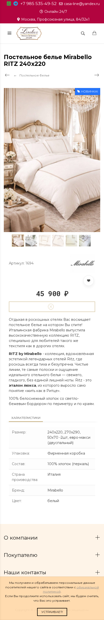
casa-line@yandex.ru (82, 4)
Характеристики (25, 418)
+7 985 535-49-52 (38, 3)
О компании (21, 538)
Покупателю (21, 555)
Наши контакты (26, 572)
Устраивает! (52, 612)
